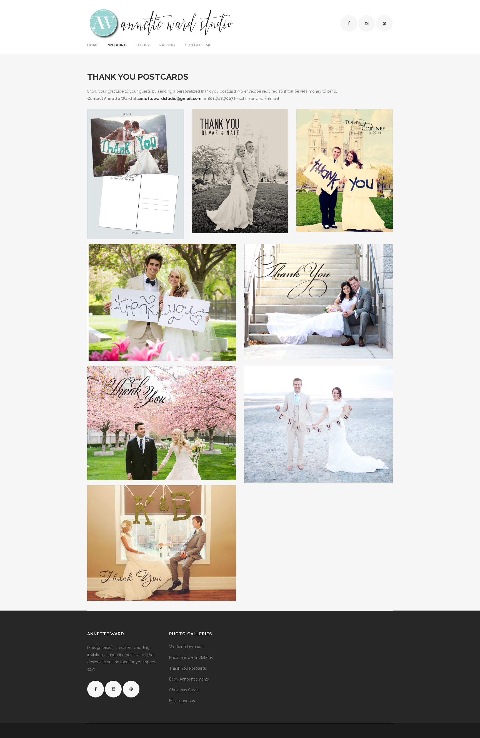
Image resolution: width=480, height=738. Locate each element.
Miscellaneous (182, 701)
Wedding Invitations (186, 646)
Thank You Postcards (188, 668)
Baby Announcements (189, 679)
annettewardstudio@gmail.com (169, 98)
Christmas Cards (184, 690)
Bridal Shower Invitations (191, 657)
